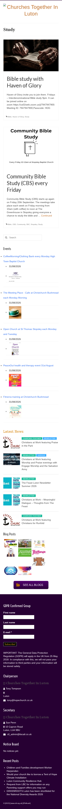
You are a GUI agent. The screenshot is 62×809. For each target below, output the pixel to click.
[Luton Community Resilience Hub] (38, 543)
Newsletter (49, 438)
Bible (10, 117)
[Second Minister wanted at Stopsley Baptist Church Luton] (10, 571)
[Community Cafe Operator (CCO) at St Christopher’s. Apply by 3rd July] (38, 561)
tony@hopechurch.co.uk (19, 700)
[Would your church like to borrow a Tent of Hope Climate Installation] (24, 543)
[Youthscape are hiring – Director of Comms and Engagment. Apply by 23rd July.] (38, 552)
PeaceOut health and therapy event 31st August (28, 365)
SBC (28, 224)
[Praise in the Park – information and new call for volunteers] (24, 571)
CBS (14, 224)
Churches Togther (32, 438)
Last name (9, 622)
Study (27, 117)
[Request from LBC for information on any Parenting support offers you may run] (10, 552)
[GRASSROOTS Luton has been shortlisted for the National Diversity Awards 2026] (24, 552)
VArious (41, 455)
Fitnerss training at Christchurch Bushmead (26, 396)
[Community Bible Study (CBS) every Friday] (31, 148)
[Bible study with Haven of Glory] (31, 55)
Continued (46, 215)
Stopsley (34, 224)
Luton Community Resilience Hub (24, 781)
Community (21, 224)
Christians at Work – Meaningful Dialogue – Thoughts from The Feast (38, 503)
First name (9, 612)
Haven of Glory (18, 117)
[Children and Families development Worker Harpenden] (10, 543)
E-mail (7, 632)
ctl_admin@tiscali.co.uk (19, 734)
